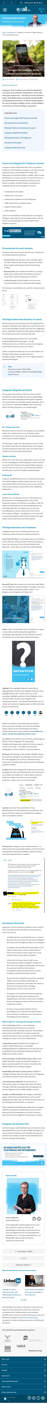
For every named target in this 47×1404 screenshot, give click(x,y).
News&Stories (11, 32)
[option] (12, 1287)
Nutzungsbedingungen (10, 1381)
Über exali (5, 1359)
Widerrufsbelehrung (9, 1392)
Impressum (6, 1376)
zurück (23, 1258)
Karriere (4, 1364)
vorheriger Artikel (24, 1251)
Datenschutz (6, 1387)
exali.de (23, 10)
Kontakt (4, 1370)
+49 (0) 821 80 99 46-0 (33, 2)
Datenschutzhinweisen (30, 1317)
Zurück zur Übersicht (9, 85)
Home (4, 32)
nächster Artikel (22, 1265)
